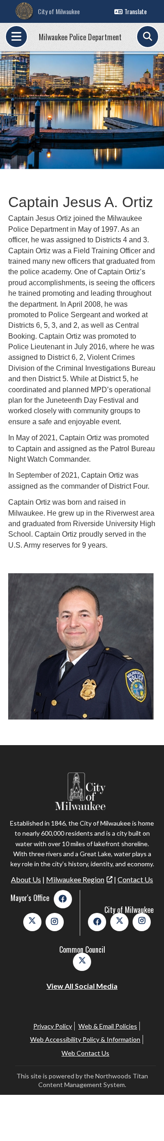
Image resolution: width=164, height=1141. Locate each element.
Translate (135, 11)
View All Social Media (82, 985)
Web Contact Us (85, 1053)
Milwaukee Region (75, 879)
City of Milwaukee (59, 11)
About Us (26, 879)
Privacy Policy (52, 1026)
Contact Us (135, 879)
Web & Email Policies (107, 1026)
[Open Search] (147, 36)
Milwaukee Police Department (80, 37)
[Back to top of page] (145, 1119)
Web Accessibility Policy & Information (85, 1039)
